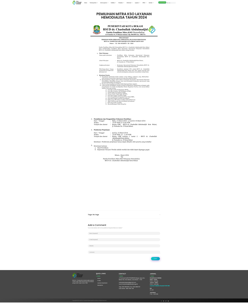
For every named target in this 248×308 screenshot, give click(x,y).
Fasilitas (113, 2)
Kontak (150, 2)
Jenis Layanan (103, 2)
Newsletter (100, 285)
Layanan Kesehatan (102, 283)
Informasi (129, 2)
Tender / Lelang (134, 21)
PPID (144, 2)
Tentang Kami (93, 2)
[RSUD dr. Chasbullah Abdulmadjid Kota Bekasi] (77, 2)
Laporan (137, 2)
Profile (99, 280)
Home (85, 2)
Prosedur (120, 2)
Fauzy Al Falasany (124, 21)
